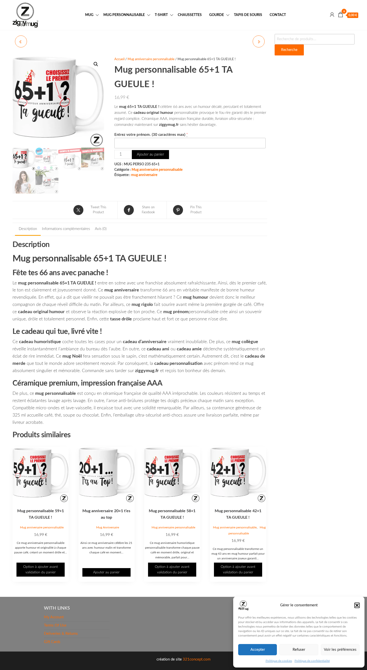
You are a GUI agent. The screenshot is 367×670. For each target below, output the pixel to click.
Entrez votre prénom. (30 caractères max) (149, 135)
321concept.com (196, 659)
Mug (89, 15)
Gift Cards (52, 642)
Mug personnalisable (124, 15)
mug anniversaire (144, 175)
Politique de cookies (279, 660)
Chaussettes (190, 15)
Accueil (119, 59)
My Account (54, 617)
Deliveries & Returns (61, 634)
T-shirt (161, 15)
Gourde (216, 15)
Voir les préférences (340, 650)
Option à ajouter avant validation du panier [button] (40, 569)
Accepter (257, 650)
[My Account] (332, 15)
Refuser (299, 650)
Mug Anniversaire (107, 527)
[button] (357, 605)
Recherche (289, 50)
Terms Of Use (55, 625)
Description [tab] (28, 229)
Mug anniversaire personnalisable (151, 59)
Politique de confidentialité (312, 660)
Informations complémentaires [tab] (66, 229)
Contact (278, 15)
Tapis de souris (248, 15)
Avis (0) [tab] (101, 229)
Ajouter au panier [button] (106, 572)
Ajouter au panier (150, 154)
